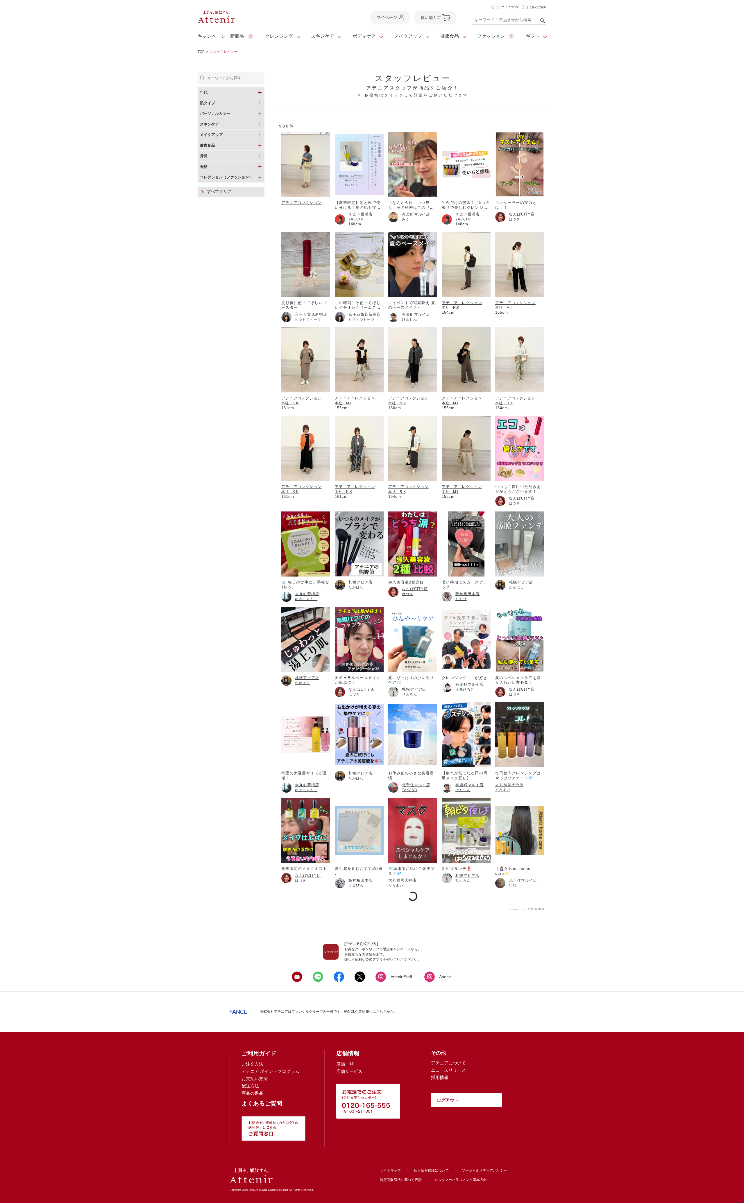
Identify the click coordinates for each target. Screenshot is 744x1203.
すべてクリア (219, 191)
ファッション (491, 36)
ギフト (533, 36)
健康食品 (449, 36)
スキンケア (322, 36)
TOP (201, 52)
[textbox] (509, 20)
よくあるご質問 (536, 7)
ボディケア (364, 36)
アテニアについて (507, 7)
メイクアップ (408, 36)
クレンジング (279, 36)
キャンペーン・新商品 (221, 36)
